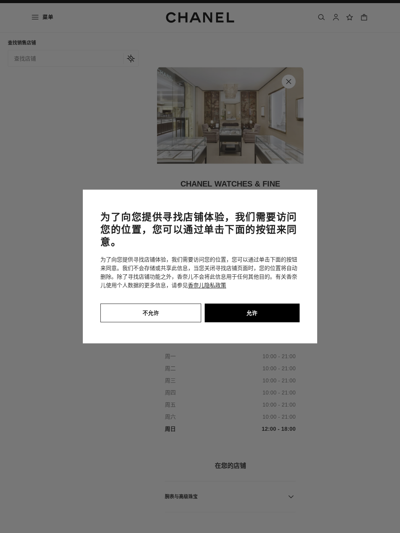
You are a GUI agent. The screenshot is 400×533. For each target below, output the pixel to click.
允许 (251, 313)
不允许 (151, 313)
